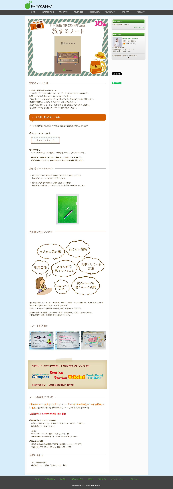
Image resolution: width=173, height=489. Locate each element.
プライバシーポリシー (118, 479)
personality (94, 12)
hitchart (125, 12)
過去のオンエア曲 (139, 27)
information (48, 12)
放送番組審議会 (50, 479)
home (32, 12)
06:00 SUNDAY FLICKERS (130, 38)
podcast (141, 12)
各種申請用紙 (102, 479)
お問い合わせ (134, 479)
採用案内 (90, 479)
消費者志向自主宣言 (76, 479)
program (63, 12)
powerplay (110, 12)
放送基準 (62, 479)
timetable (78, 12)
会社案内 (37, 479)
